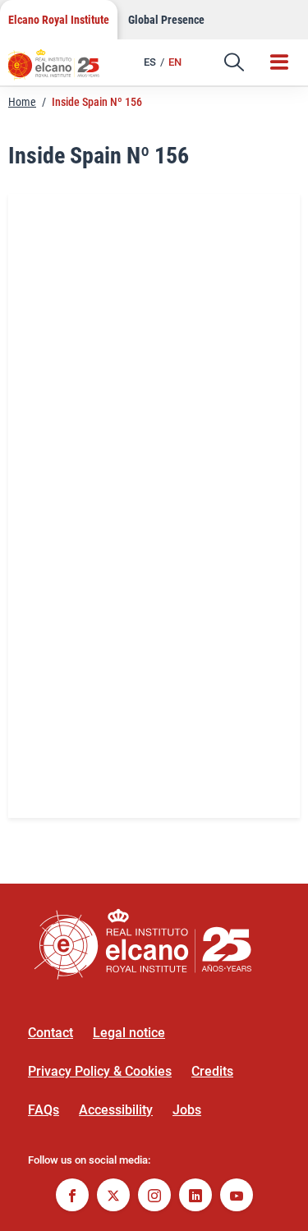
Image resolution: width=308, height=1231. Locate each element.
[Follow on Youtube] (236, 1197)
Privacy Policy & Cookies (100, 1071)
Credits (212, 1071)
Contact (50, 1032)
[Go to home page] (61, 70)
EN (175, 62)
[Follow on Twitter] (113, 1197)
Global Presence (166, 19)
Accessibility (116, 1110)
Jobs (186, 1110)
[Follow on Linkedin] (195, 1197)
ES (150, 62)
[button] (234, 62)
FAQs (43, 1110)
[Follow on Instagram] (154, 1197)
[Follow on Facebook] (72, 1197)
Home (22, 101)
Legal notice (129, 1032)
